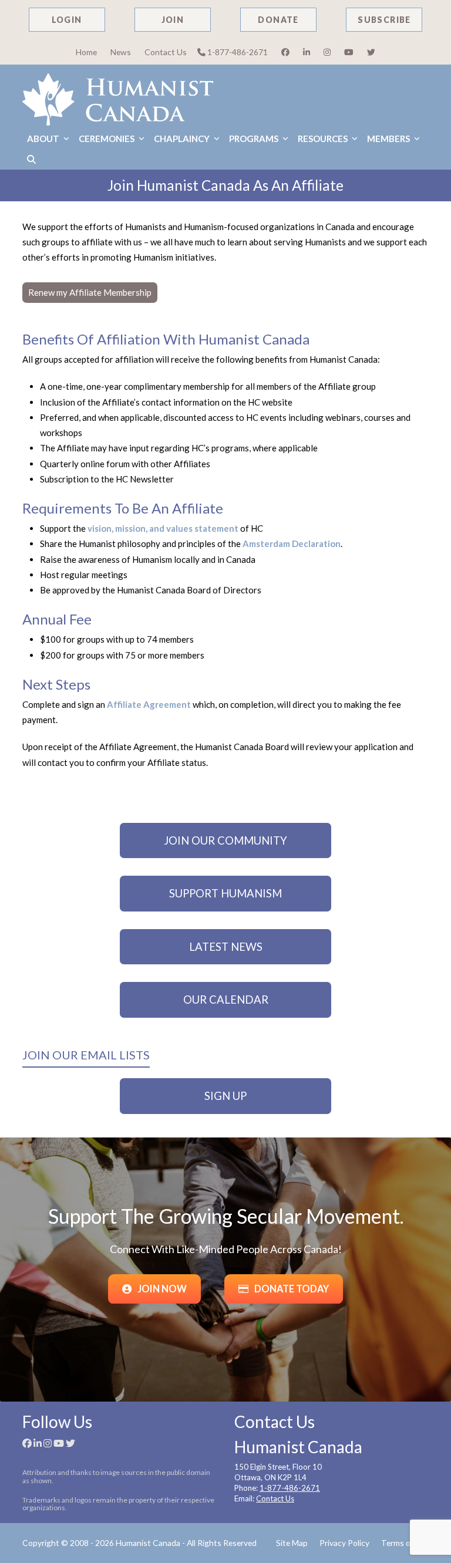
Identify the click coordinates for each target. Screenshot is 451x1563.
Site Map (292, 1543)
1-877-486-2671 (237, 52)
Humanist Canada (148, 1543)
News (120, 52)
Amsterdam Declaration (292, 543)
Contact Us (165, 52)
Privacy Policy (344, 1543)
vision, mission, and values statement (162, 528)
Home (86, 52)
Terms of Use (405, 1543)
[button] (31, 159)
